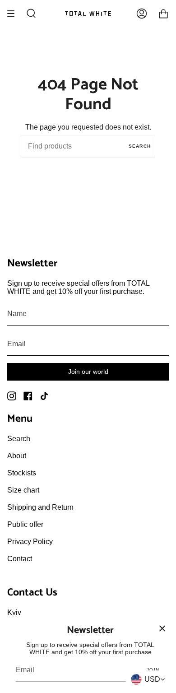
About (16, 456)
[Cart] (163, 13)
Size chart (23, 490)
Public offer (25, 524)
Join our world (88, 371)
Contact (19, 559)
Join (153, 669)
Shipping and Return (40, 507)
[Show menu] (14, 13)
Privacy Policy (30, 541)
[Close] (162, 628)
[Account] (141, 13)
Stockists (21, 473)
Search (140, 146)
